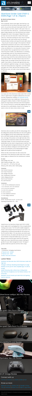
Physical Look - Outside (8, 252)
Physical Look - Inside (7, 253)
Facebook (9, 379)
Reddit (21, 379)
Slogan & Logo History (25, 387)
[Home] (3, 3)
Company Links (15, 385)
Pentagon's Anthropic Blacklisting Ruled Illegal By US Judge (15, 265)
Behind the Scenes (5, 385)
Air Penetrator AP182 (23, 97)
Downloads (8, 387)
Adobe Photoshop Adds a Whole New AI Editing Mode (14, 270)
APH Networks (13, 2)
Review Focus (15, 387)
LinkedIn (16, 379)
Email (25, 379)
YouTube (3, 379)
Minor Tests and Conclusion (9, 255)
